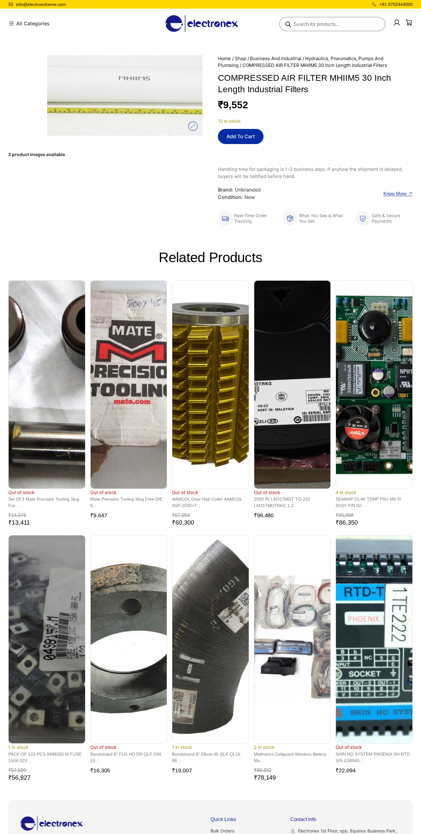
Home (224, 58)
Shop (240, 58)
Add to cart (241, 136)
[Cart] (409, 22)
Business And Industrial (275, 58)
